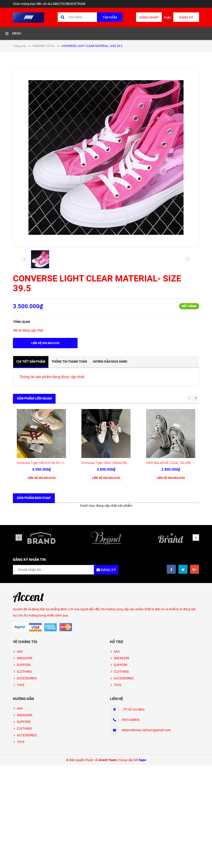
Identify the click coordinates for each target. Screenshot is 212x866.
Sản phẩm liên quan (34, 398)
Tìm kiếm (109, 17)
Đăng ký (186, 17)
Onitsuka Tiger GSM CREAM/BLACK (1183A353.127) (119, 463)
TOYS (20, 685)
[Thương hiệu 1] (41, 538)
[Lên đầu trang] (205, 856)
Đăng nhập (149, 17)
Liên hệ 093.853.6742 (41, 478)
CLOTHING (24, 671)
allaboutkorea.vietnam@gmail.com (146, 730)
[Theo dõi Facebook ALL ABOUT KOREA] (171, 569)
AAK (20, 651)
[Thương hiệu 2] (106, 538)
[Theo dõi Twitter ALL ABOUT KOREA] (182, 569)
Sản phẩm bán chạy (34, 498)
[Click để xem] (106, 157)
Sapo (142, 760)
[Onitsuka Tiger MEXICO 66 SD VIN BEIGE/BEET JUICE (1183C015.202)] (41, 433)
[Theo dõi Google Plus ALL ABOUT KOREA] (194, 569)
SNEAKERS (24, 658)
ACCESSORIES (27, 678)
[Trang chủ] (28, 17)
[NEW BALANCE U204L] (170, 433)
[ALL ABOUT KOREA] (28, 597)
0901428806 (131, 720)
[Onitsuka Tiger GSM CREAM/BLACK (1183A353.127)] (106, 433)
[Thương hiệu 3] (170, 538)
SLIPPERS (24, 665)
